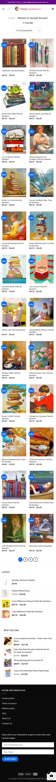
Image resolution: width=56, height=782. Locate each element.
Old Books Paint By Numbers (13, 71)
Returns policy (8, 708)
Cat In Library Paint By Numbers (38, 288)
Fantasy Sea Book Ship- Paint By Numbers (40, 201)
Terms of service (9, 703)
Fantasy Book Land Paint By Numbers (40, 115)
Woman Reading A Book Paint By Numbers (13, 460)
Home (11, 18)
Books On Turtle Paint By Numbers (12, 201)
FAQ (4, 713)
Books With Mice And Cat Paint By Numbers (41, 244)
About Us (6, 718)
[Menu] (3, 9)
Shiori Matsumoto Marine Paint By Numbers (41, 504)
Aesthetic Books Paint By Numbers (39, 71)
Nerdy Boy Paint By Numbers (40, 546)
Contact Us (7, 723)
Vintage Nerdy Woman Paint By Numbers (41, 331)
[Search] (9, 9)
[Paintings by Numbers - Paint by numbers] (28, 9)
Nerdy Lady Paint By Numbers (14, 330)
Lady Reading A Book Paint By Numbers (14, 547)
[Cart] (52, 9)
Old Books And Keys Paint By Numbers (40, 460)
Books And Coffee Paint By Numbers (12, 115)
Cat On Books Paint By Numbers (11, 158)
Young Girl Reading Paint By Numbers (13, 244)
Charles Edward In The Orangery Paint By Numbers (40, 158)
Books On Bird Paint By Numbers (11, 417)
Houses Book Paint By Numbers (10, 504)
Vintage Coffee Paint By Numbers (11, 374)
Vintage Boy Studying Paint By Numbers (41, 417)
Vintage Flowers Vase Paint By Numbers (41, 374)
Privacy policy (8, 698)
